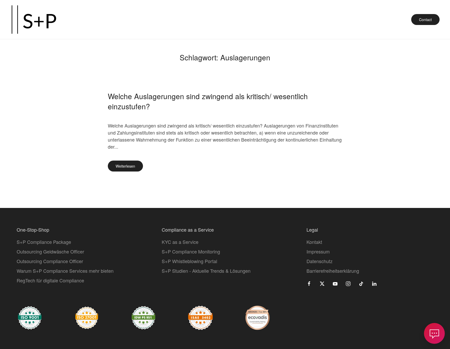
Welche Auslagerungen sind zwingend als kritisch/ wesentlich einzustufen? (208, 101)
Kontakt (314, 241)
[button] (434, 333)
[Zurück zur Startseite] (33, 19)
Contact (425, 19)
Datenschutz (320, 261)
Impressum (318, 251)
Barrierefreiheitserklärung (333, 270)
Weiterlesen (125, 166)
